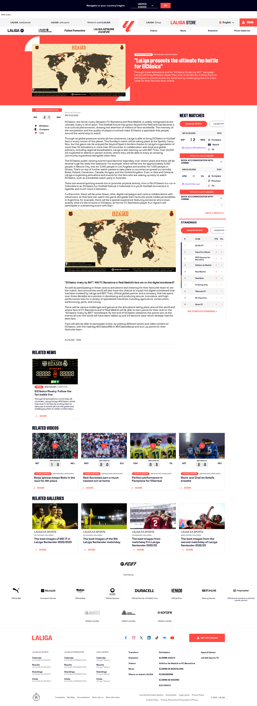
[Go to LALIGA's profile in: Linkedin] (149, 638)
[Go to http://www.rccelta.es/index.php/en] (57, 14)
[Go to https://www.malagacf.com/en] (131, 14)
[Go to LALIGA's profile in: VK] (164, 638)
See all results (213, 213)
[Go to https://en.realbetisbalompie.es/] (192, 14)
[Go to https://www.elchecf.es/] (82, 14)
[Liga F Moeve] (75, 30)
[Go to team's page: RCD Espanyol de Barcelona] (190, 258)
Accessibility (171, 695)
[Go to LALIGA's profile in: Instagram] (133, 638)
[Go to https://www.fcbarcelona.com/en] (94, 14)
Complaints (60, 697)
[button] (15, 31)
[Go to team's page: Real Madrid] (190, 271)
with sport (60, 22)
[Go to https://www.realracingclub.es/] (143, 14)
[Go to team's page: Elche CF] (190, 304)
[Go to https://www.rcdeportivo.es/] (168, 14)
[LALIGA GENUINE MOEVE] (104, 30)
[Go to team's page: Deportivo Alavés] (190, 252)
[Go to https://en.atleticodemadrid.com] (33, 14)
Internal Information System (151, 695)
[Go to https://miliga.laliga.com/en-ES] (248, 22)
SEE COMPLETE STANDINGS (201, 311)
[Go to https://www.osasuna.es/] (45, 14)
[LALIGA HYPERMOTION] (46, 31)
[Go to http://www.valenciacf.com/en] (241, 14)
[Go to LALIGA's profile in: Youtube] (172, 638)
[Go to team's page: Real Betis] (190, 278)
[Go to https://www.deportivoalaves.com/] (69, 14)
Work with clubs (113, 697)
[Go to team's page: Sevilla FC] (190, 245)
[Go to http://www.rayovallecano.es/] (155, 14)
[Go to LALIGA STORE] (183, 22)
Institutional (20, 22)
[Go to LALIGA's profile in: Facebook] (125, 638)
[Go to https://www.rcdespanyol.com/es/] (180, 14)
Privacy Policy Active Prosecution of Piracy (179, 700)
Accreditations (83, 697)
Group (153, 22)
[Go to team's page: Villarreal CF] (190, 291)
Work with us (97, 697)
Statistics (213, 30)
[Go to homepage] (128, 33)
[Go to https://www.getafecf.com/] (106, 14)
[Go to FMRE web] (36, 697)
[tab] (193, 124)
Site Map (71, 697)
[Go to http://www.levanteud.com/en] (118, 14)
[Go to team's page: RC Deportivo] (190, 298)
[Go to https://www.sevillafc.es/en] (229, 14)
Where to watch (98, 22)
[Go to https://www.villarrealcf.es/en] (253, 14)
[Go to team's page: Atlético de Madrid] (190, 265)
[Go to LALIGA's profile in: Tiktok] (156, 638)
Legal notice (184, 695)
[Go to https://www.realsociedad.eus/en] (217, 14)
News (183, 30)
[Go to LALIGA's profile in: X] (141, 638)
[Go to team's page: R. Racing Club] (190, 285)
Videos (153, 30)
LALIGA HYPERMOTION (223, 124)
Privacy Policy (198, 695)
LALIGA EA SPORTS (193, 124)
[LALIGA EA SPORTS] (15, 30)
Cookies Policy (152, 700)
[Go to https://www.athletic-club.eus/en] (20, 14)
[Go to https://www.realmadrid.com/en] (204, 14)
